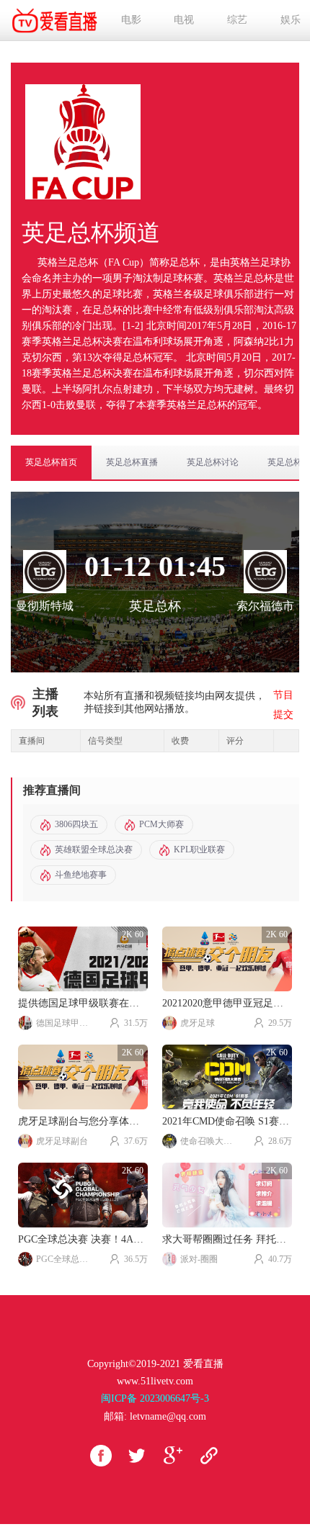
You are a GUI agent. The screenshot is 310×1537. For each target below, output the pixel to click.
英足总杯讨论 (213, 462)
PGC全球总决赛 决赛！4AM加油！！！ (83, 1239)
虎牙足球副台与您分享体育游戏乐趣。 (83, 1121)
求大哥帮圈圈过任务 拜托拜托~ (227, 1239)
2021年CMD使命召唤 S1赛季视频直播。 (227, 1121)
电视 (184, 19)
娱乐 (290, 19)
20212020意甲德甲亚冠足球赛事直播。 (227, 1003)
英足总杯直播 (132, 462)
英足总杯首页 (51, 462)
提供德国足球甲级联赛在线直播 (83, 1003)
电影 (131, 19)
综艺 (237, 19)
